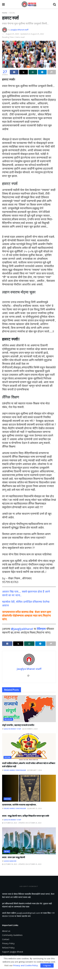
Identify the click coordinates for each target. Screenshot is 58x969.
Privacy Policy (8, 943)
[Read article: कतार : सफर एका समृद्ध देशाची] (29, 840)
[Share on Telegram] (42, 72)
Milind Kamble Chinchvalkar (15, 770)
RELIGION (8, 719)
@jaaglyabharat (22, 629)
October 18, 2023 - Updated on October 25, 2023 (22, 864)
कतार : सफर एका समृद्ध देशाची (13, 857)
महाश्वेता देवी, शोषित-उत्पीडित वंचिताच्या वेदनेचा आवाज (26, 603)
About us (6, 931)
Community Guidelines (12, 935)
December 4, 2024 (30, 729)
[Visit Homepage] (29, 4)
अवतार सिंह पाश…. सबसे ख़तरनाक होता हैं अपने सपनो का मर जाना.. (26, 593)
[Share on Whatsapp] (33, 72)
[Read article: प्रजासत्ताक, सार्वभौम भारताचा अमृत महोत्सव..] (29, 788)
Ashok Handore (10, 861)
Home (4, 13)
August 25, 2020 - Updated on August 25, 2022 (25, 34)
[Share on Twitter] (23, 72)
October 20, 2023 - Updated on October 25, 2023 (22, 823)
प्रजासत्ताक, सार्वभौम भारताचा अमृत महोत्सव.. (19, 804)
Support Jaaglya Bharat (12, 951)
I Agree (47, 965)
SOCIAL (12, 13)
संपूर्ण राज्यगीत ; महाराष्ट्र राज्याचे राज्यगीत (18, 725)
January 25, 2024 (35, 808)
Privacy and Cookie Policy (25, 965)
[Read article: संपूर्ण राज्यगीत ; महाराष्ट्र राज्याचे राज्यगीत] (29, 708)
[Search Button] (54, 4)
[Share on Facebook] (14, 72)
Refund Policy (8, 947)
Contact (5, 939)
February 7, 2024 (35, 770)
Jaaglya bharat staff (19, 29)
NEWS (7, 851)
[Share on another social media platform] (51, 72)
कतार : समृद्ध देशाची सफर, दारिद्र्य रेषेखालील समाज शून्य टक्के (25, 815)
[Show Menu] (3, 4)
